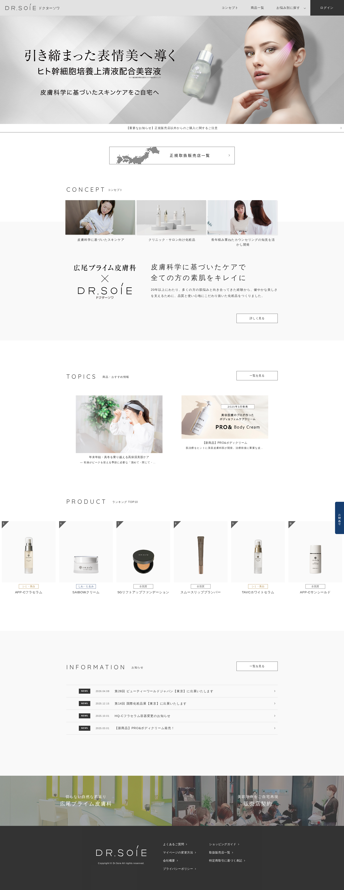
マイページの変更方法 (178, 852)
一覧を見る (257, 375)
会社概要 (169, 860)
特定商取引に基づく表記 (225, 860)
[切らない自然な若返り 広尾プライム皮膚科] (86, 823)
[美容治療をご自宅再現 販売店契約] (258, 823)
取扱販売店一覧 (219, 852)
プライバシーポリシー (178, 868)
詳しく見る (257, 318)
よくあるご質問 (173, 844)
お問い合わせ (339, 518)
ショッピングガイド (222, 844)
